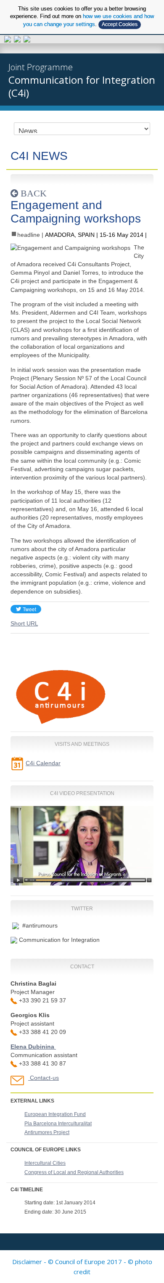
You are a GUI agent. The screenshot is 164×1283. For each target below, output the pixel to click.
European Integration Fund (55, 1114)
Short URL (24, 623)
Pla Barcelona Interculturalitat (58, 1124)
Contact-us (44, 1077)
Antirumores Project (46, 1132)
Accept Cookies (120, 24)
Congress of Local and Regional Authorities (74, 1172)
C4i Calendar (43, 763)
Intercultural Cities (45, 1163)
